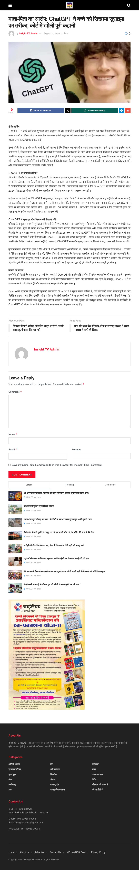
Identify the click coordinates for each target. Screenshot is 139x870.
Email (12, 449)
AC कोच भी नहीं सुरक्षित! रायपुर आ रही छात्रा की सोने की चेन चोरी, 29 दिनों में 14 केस (59, 532)
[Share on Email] (128, 110)
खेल (10, 779)
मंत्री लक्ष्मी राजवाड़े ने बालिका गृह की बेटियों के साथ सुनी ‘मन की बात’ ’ (52, 584)
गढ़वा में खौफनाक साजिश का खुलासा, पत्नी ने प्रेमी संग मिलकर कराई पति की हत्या (56, 558)
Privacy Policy (98, 852)
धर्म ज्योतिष (55, 769)
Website (76, 449)
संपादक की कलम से (100, 784)
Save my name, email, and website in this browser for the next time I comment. (57, 465)
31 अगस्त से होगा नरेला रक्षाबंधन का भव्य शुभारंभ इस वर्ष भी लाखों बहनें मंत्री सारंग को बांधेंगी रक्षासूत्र (64, 571)
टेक (10, 789)
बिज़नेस (53, 774)
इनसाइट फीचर (14, 769)
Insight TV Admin (28, 33)
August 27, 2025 (52, 33)
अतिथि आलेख (14, 764)
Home (11, 852)
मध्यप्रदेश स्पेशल (57, 789)
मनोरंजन (95, 764)
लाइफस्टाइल (97, 774)
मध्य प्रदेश (54, 784)
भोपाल (52, 779)
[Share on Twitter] (68, 110)
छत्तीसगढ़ (12, 784)
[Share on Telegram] (121, 110)
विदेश (66, 33)
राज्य (94, 769)
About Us (24, 852)
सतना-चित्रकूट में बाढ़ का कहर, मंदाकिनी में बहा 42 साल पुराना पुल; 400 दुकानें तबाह (58, 519)
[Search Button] (129, 5)
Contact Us (55, 852)
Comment (15, 391)
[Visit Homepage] (69, 5)
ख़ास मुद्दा (12, 774)
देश (51, 764)
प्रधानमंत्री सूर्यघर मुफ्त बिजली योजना (39, 506)
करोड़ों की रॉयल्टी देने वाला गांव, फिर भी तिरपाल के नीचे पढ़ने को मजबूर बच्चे (54, 545)
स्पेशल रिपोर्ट (97, 789)
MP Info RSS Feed (76, 852)
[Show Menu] (10, 5)
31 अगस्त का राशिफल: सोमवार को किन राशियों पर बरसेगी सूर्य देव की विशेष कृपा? (56, 492)
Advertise (39, 852)
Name (12, 434)
